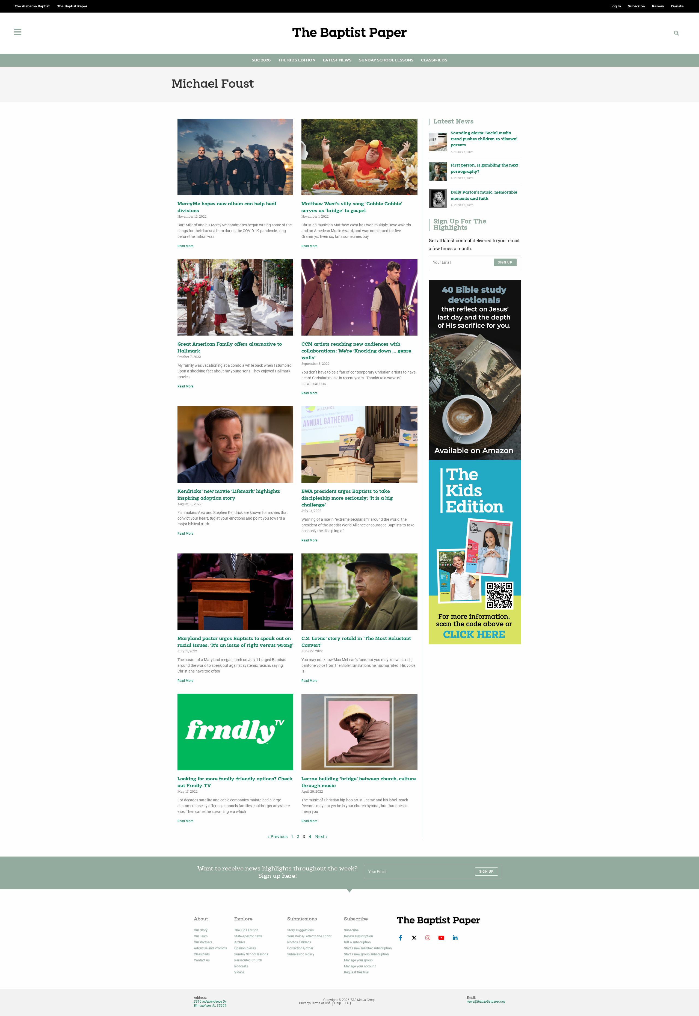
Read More (185, 246)
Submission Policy (300, 954)
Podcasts (241, 966)
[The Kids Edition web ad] (475, 552)
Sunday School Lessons (386, 60)
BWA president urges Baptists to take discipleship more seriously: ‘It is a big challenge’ (347, 498)
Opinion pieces (245, 948)
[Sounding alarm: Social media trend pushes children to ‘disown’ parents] (438, 142)
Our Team (201, 936)
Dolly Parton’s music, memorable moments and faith (484, 196)
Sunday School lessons (251, 954)
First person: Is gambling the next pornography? (484, 169)
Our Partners (203, 942)
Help (337, 1003)
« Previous (278, 836)
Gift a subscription (357, 942)
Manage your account (360, 966)
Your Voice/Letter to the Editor (309, 936)
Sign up (505, 262)
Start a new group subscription (366, 954)
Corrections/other (300, 948)
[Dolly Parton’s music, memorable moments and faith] (438, 198)
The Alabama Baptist (32, 6)
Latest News (337, 60)
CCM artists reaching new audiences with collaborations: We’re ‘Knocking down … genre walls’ (356, 351)
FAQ (348, 1003)
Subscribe (351, 930)
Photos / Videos (299, 942)
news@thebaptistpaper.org (486, 1001)
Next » (321, 836)
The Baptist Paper (72, 6)
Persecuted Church (248, 960)
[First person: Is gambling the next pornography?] (438, 171)
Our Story (201, 930)
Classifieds (434, 60)
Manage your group (358, 960)
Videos (239, 972)
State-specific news (248, 936)
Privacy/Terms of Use (314, 1003)
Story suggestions (300, 930)
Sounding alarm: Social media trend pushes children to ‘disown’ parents (484, 139)
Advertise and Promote (210, 948)
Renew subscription (358, 936)
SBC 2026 (261, 60)
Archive (239, 942)
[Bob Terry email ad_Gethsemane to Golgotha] (475, 370)
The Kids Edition (296, 60)
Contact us (202, 960)
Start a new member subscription (368, 948)
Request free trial (356, 972)
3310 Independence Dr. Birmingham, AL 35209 (210, 1003)
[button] (676, 33)
